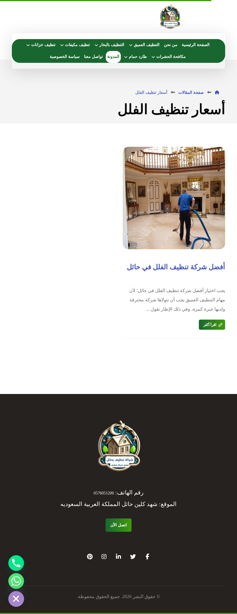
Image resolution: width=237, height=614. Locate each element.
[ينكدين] (118, 556)
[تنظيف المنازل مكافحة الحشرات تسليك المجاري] (170, 17)
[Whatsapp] (16, 581)
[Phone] (16, 563)
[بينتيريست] (89, 556)
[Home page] (217, 92)
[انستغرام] (104, 556)
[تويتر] (133, 556)
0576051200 (104, 493)
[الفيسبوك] (147, 556)
